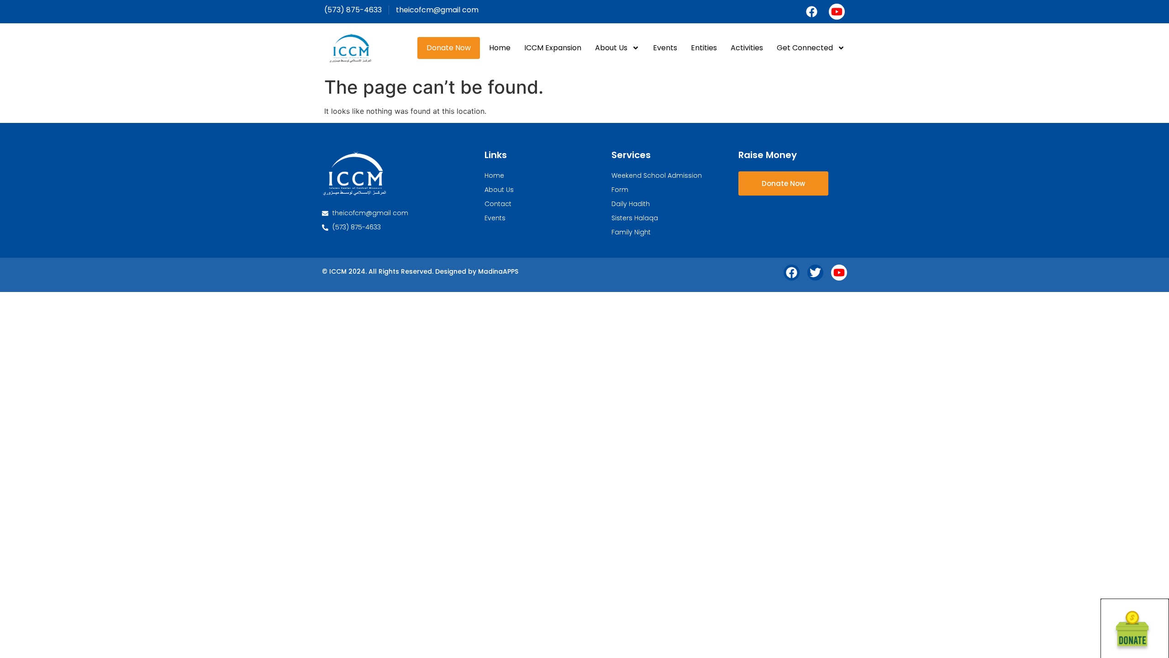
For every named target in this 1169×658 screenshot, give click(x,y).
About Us (611, 47)
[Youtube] (837, 12)
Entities (704, 47)
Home (500, 47)
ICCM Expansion (552, 47)
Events (665, 47)
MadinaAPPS (498, 271)
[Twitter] (815, 273)
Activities (747, 47)
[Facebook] (812, 12)
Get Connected (805, 47)
